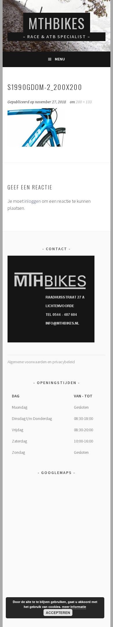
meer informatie (74, 606)
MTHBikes (56, 23)
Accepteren (58, 612)
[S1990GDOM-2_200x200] (36, 145)
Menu (60, 59)
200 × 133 (84, 102)
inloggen (32, 201)
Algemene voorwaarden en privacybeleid (41, 361)
